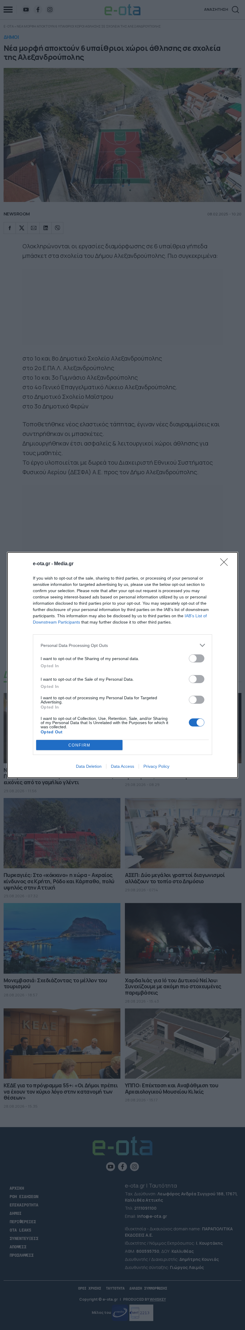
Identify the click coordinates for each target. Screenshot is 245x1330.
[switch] (196, 658)
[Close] (226, 564)
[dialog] (122, 665)
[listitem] (122, 645)
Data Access (122, 766)
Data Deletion (89, 766)
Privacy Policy (156, 766)
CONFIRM (79, 745)
